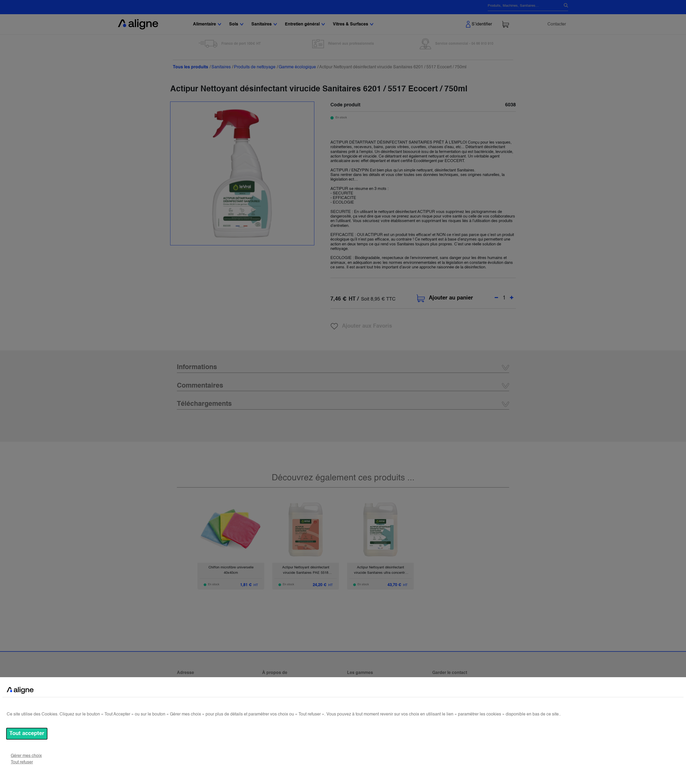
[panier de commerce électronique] (505, 24)
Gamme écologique (297, 67)
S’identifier (482, 24)
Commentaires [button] (200, 386)
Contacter (556, 24)
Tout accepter (26, 733)
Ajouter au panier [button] (451, 298)
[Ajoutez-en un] (512, 298)
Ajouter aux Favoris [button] (367, 326)
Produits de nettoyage (254, 67)
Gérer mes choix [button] (26, 756)
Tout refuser (22, 762)
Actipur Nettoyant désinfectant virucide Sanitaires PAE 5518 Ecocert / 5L (305, 573)
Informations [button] (197, 367)
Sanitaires (221, 67)
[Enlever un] (496, 298)
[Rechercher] (564, 6)
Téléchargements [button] (204, 404)
